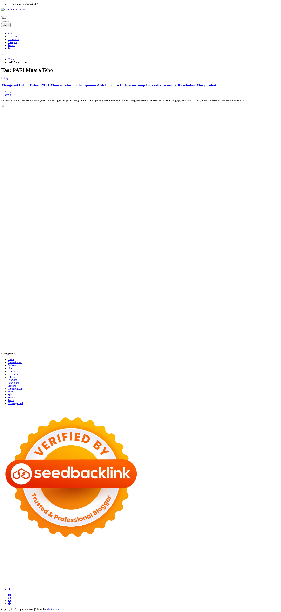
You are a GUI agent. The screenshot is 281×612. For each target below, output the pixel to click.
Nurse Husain (8, 560)
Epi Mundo (157, 554)
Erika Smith (22, 563)
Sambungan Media (41, 583)
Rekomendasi (15, 388)
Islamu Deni (233, 554)
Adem (77, 580)
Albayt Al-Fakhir (82, 554)
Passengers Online (45, 554)
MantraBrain (53, 609)
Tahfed (118, 571)
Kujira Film (117, 563)
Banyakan (215, 580)
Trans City (86, 571)
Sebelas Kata (265, 574)
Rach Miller (211, 560)
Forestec (157, 568)
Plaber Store (214, 551)
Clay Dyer (146, 568)
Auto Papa (96, 554)
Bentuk (22, 580)
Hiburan (12, 371)
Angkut (197, 577)
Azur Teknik (28, 551)
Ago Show (159, 560)
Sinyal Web (187, 574)
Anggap (102, 580)
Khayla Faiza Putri (228, 571)
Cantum (46, 580)
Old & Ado (250, 566)
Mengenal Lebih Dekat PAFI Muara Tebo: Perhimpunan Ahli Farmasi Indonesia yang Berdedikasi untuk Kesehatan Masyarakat (108, 85)
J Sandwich (204, 568)
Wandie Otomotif (39, 574)
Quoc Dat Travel (64, 554)
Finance (12, 368)
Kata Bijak (42, 557)
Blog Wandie (104, 574)
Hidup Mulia (172, 560)
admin (8, 94)
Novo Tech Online (59, 560)
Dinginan (205, 580)
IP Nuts (213, 566)
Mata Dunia (66, 571)
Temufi (106, 563)
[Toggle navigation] (2, 16)
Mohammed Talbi (251, 563)
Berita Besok (214, 574)
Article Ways (29, 566)
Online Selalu (8, 577)
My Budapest (94, 568)
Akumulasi (178, 577)
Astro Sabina (123, 554)
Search (4, 18)
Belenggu (6, 580)
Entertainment (15, 362)
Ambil (169, 577)
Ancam (188, 577)
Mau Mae (109, 571)
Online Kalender (57, 566)
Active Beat (49, 568)
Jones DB (25, 571)
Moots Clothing (253, 557)
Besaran (225, 580)
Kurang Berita (156, 574)
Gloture (249, 560)
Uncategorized (15, 403)
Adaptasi (139, 577)
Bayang (237, 577)
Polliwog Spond (133, 551)
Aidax (193, 557)
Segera (275, 580)
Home (11, 33)
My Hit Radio (145, 557)
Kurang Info (141, 574)
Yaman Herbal (34, 568)
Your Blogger (240, 574)
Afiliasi (124, 577)
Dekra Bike (42, 566)
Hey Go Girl (103, 551)
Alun (158, 577)
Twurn (147, 554)
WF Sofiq (119, 560)
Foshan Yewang (199, 551)
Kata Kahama (171, 554)
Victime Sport (201, 566)
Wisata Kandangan (87, 574)
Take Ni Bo (240, 551)
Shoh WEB (30, 560)
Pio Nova (224, 563)
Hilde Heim (7, 554)
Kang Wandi (23, 574)
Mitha (51, 557)
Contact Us (13, 39)
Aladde (124, 557)
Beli (243, 577)
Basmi (222, 577)
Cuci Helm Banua (257, 571)
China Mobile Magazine (192, 560)
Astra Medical (186, 566)
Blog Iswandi (56, 574)
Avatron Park (109, 554)
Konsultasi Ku (58, 583)
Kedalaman (236, 580)
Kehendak (13, 583)
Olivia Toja (271, 554)
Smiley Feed (272, 560)
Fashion (12, 365)
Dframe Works (267, 551)
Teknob (77, 571)
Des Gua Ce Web (235, 568)
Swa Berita (259, 554)
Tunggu (155, 580)
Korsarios (101, 566)
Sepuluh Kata (74, 583)
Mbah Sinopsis (62, 557)
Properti (12, 385)
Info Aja (93, 577)
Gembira (257, 580)
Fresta (92, 557)
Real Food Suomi (76, 566)
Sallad (110, 560)
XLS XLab (21, 568)
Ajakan (69, 580)
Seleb (10, 391)
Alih (163, 577)
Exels (230, 560)
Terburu (30, 580)
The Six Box (172, 566)
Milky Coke (237, 566)
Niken (148, 571)
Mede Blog (177, 563)
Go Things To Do (254, 568)
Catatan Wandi (8, 574)
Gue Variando (264, 566)
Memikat (247, 580)
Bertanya (115, 577)
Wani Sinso (114, 557)
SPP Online (259, 560)
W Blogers (205, 554)
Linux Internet (218, 568)
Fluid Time (204, 563)
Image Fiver (58, 551)
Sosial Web (227, 574)
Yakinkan (267, 580)
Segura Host (70, 563)
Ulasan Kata (171, 580)
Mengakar (85, 580)
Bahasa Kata (206, 583)
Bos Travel (53, 571)
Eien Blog (101, 560)
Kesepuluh (25, 583)
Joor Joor (266, 563)
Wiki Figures (168, 551)
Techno (11, 45)
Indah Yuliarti (81, 577)
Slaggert (133, 557)
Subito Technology (151, 551)
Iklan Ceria (194, 554)
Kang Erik (98, 571)
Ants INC (30, 554)
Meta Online (29, 557)
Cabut (38, 580)
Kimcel (69, 551)
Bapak (196, 580)
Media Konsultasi (163, 583)
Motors (5, 551)
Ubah (147, 580)
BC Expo (17, 566)
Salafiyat (183, 554)
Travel (11, 48)
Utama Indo (174, 557)
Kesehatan (13, 374)
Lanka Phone (80, 551)
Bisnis (11, 359)
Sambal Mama (160, 557)
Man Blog (139, 571)
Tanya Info (178, 583)
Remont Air (177, 568)
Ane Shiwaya (152, 563)
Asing (204, 577)
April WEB (102, 557)
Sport (10, 394)
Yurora (18, 557)
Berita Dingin (88, 583)
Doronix (91, 551)
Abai (152, 577)
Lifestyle (12, 42)
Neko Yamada (183, 551)
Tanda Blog (132, 583)
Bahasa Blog (118, 583)
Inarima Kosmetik (128, 566)
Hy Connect (203, 557)
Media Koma (200, 574)
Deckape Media (79, 568)
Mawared (90, 566)
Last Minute (112, 566)
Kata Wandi (273, 571)
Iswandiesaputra (210, 571)
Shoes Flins (236, 563)
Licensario (143, 566)
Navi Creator (174, 571)
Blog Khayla (70, 574)
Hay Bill (166, 568)
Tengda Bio (83, 563)
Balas (229, 577)
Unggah (139, 580)
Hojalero (74, 560)
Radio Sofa (187, 571)
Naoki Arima (190, 568)
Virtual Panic (268, 557)
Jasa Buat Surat (236, 557)
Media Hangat (192, 583)
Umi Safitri (68, 577)
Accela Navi (253, 551)
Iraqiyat (215, 563)
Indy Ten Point (157, 566)
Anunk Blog (15, 551)
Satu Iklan (253, 574)
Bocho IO (135, 568)
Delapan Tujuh (43, 551)
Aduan (61, 580)
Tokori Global (62, 568)
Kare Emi (139, 563)
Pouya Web (165, 563)
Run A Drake (109, 568)
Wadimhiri (19, 554)
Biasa (15, 580)
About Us (13, 36)
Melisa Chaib (8, 557)
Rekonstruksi (147, 560)
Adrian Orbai (8, 563)
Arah (210, 577)
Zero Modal (227, 551)
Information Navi (10, 571)
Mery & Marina (87, 560)
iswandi (197, 571)
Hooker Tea (96, 563)
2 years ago (10, 92)
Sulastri (20, 560)
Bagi (216, 577)
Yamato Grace (219, 554)
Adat (146, 577)
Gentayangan (185, 580)
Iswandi (243, 571)
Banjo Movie (123, 568)
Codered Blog (191, 563)
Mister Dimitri (132, 560)
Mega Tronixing (55, 563)
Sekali (4, 583)
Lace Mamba (117, 551)
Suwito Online (159, 571)
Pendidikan (13, 382)
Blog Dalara (137, 554)
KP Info (185, 557)
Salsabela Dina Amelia (123, 574)
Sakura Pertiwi (39, 577)
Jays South (82, 557)
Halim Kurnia (54, 577)
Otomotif (12, 380)
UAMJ (10, 568)
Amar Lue (128, 563)
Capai (132, 580)
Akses (94, 580)
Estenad (214, 557)
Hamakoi (223, 557)
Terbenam (258, 577)
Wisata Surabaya (38, 571)
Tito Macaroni (271, 568)
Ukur (162, 580)
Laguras (222, 560)
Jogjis (74, 557)
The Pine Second (37, 563)
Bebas (267, 577)
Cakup (54, 580)
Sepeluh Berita (146, 583)
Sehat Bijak (104, 577)
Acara (131, 577)
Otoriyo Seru (224, 566)
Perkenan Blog (103, 583)
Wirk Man (127, 571)
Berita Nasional (172, 574)
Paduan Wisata (23, 577)
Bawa (249, 577)
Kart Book (238, 560)
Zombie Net (43, 560)
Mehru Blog (246, 554)
